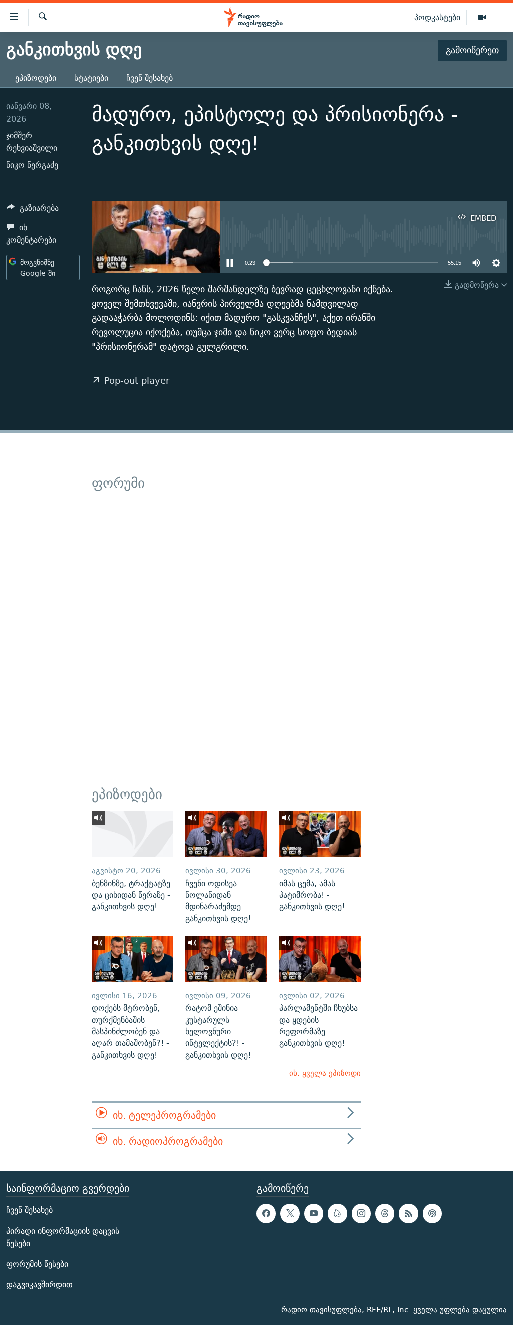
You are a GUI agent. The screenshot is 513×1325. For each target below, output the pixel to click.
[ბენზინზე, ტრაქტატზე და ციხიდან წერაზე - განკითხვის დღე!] (132, 834)
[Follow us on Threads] (384, 1213)
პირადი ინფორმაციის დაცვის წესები (62, 1237)
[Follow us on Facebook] (266, 1213)
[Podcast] (432, 1213)
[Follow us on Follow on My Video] (337, 1213)
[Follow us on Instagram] (361, 1213)
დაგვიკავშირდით (39, 1284)
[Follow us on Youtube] (313, 1213)
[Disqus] (229, 618)
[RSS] (408, 1213)
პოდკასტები (437, 17)
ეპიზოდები (35, 78)
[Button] (33, 210)
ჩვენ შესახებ (149, 78)
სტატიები (91, 78)
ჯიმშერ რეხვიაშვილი (31, 142)
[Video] (482, 18)
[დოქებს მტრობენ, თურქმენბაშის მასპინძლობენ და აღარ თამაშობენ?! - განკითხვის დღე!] (132, 959)
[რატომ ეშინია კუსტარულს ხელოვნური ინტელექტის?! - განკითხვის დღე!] (226, 959)
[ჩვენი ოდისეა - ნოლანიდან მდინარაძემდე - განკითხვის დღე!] (226, 834)
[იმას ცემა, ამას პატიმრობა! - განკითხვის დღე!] (320, 834)
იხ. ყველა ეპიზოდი (325, 1073)
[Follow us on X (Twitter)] (289, 1213)
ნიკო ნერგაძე (32, 165)
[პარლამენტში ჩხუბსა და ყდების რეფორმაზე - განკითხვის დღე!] (320, 959)
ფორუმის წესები (37, 1264)
